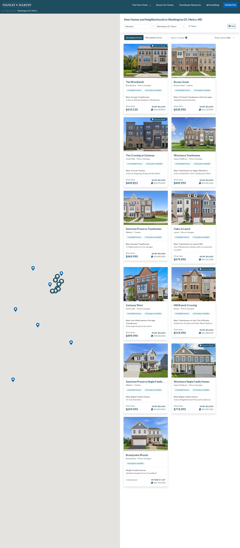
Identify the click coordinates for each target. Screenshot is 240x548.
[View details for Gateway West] (146, 284)
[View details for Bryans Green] (194, 61)
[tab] (133, 37)
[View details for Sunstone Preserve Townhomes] (146, 208)
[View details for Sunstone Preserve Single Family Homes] (146, 360)
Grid (233, 26)
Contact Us (230, 4)
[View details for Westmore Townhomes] (194, 134)
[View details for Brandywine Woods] (146, 434)
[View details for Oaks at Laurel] (194, 208)
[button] (61, 274)
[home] (2, 10)
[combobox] (139, 26)
